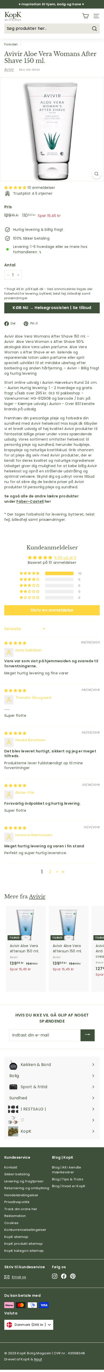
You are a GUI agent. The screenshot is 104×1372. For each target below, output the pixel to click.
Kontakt (10, 1167)
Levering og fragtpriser (24, 1181)
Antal (10, 265)
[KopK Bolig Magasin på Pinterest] (72, 1276)
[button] (16, 187)
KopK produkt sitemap (23, 1243)
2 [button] (50, 871)
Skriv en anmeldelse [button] (52, 610)
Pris (8, 207)
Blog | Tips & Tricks (67, 1179)
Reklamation (15, 1215)
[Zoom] (96, 174)
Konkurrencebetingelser (25, 1229)
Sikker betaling (17, 1174)
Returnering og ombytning (26, 1188)
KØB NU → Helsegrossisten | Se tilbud (52, 308)
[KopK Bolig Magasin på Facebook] (63, 1276)
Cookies (11, 1223)
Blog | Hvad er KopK (69, 1186)
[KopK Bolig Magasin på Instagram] (54, 1276)
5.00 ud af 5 (65, 557)
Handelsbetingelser (21, 1195)
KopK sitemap (16, 1236)
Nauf (38, 1359)
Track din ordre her (20, 1209)
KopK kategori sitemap (24, 1250)
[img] (15, 643)
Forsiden (11, 44)
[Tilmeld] (88, 1035)
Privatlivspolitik (17, 1202)
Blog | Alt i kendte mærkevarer (66, 1170)
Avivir (9, 69)
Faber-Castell (30, 501)
